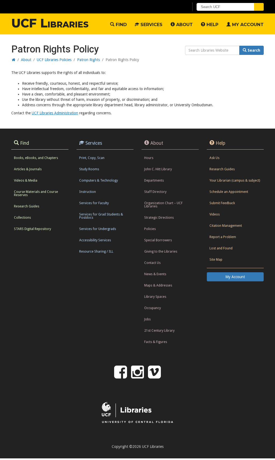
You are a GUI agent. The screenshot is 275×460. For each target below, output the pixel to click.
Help (211, 24)
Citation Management (225, 226)
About (184, 24)
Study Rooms (89, 169)
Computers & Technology (98, 180)
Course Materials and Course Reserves (36, 193)
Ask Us (214, 158)
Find (120, 24)
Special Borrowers (158, 240)
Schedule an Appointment (228, 192)
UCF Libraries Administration (55, 113)
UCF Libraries (50, 23)
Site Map (215, 259)
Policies (150, 229)
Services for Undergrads (97, 229)
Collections (22, 217)
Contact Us (152, 263)
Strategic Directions (159, 217)
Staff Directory (155, 192)
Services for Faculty (94, 203)
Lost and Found (221, 248)
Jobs (147, 319)
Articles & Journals (28, 169)
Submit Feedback (222, 203)
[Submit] (259, 7)
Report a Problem (222, 237)
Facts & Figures (155, 342)
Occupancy (152, 308)
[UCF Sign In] (172, 7)
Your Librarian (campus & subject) (234, 180)
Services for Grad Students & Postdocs (101, 216)
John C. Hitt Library (158, 169)
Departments (154, 180)
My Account (247, 24)
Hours (148, 158)
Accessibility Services (95, 240)
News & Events (155, 274)
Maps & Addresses (158, 285)
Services (150, 24)
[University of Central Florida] (51, 6)
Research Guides (26, 206)
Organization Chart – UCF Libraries (163, 204)
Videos (214, 214)
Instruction (87, 192)
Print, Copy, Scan (91, 158)
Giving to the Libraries (160, 251)
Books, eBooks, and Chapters (36, 158)
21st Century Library (159, 330)
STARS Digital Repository (32, 229)
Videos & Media (25, 180)
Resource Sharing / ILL (96, 251)
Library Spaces (155, 297)
